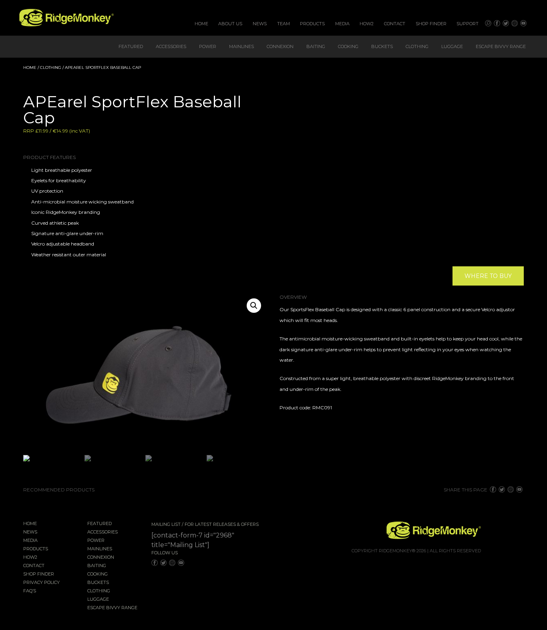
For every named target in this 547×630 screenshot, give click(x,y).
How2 (367, 23)
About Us (230, 23)
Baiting (315, 46)
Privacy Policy (41, 582)
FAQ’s (29, 591)
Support (468, 23)
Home (201, 23)
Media (342, 23)
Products (312, 23)
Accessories (171, 46)
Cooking (348, 46)
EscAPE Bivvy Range (501, 46)
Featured (131, 46)
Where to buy (488, 276)
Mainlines (241, 46)
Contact (394, 23)
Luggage (452, 46)
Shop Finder (431, 23)
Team (283, 23)
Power (207, 46)
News (260, 23)
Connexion (280, 46)
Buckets (382, 46)
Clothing (417, 46)
